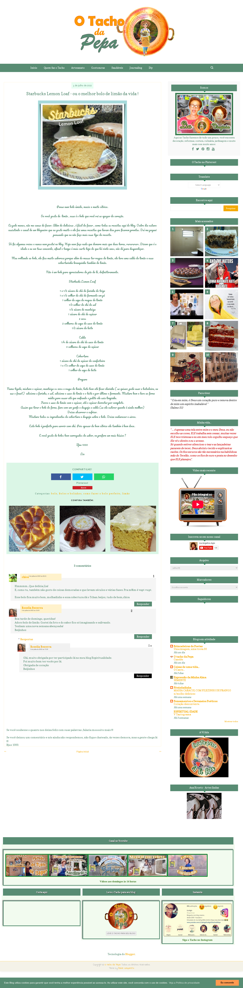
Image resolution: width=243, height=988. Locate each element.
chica (25, 577)
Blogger (130, 954)
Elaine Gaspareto (126, 968)
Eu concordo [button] (227, 983)
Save (83, 487)
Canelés (178, 659)
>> (160, 751)
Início (33, 67)
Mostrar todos (231, 721)
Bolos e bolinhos (70, 493)
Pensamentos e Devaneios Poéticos (196, 701)
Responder (143, 604)
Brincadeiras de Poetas (188, 646)
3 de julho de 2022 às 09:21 (37, 576)
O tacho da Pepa (183, 656)
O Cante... (179, 669)
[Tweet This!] (82, 476)
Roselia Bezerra (32, 607)
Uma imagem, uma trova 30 (190, 649)
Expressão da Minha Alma (190, 677)
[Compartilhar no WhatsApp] (104, 476)
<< (5, 751)
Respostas (26, 639)
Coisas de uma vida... (186, 666)
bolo (54, 493)
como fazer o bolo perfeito (102, 493)
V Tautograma (182, 714)
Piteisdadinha (182, 687)
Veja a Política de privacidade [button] (184, 982)
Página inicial (83, 751)
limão (126, 493)
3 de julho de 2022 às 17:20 (39, 649)
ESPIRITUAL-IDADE (186, 711)
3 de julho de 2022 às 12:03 (31, 610)
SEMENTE (180, 680)
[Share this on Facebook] (61, 476)
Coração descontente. (187, 704)
